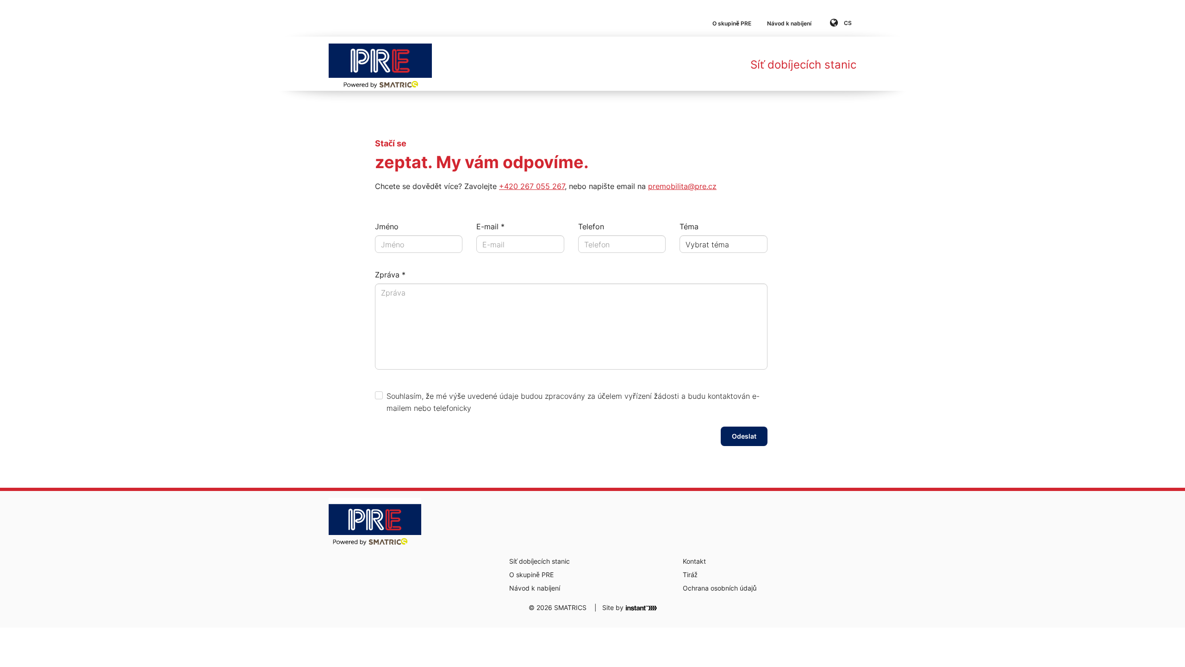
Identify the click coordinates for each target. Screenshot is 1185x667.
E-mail (487, 226)
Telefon (591, 226)
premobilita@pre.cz (682, 186)
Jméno (387, 226)
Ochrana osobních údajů (720, 588)
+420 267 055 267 (532, 186)
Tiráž (690, 575)
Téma (689, 226)
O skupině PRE (731, 23)
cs (847, 22)
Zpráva (387, 274)
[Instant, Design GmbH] (641, 607)
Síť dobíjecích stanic (803, 64)
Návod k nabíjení (789, 23)
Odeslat (744, 436)
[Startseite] (380, 64)
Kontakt (694, 561)
